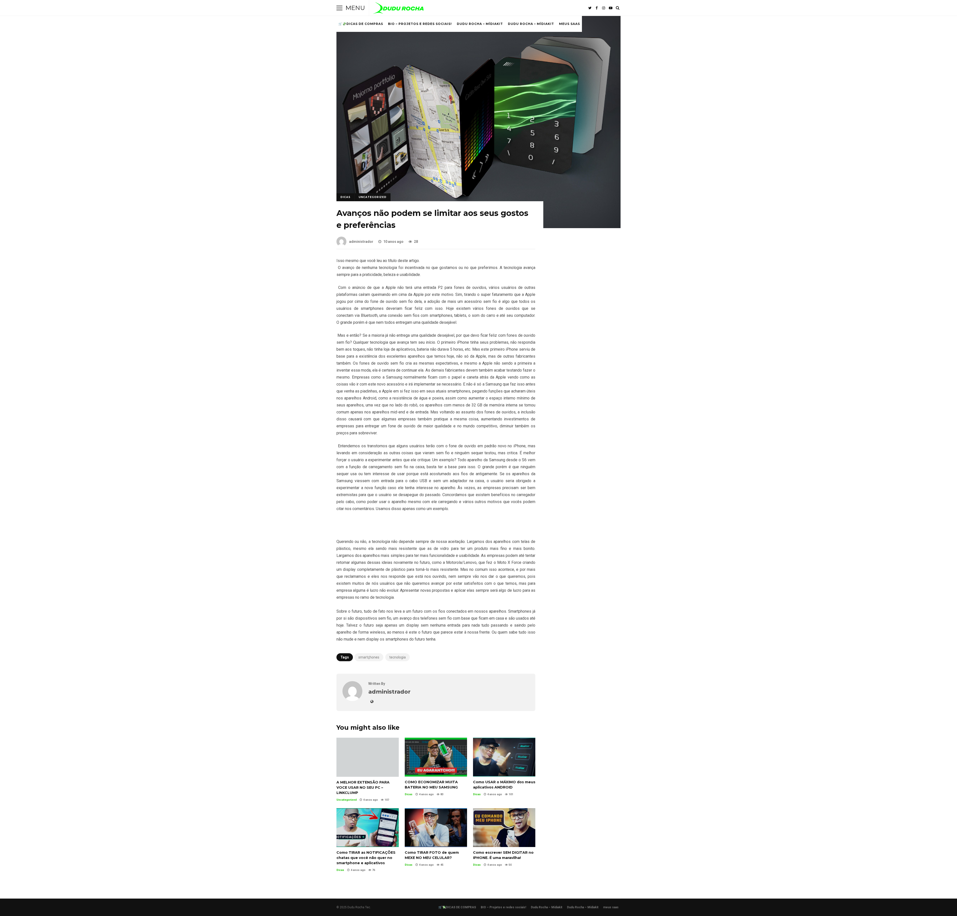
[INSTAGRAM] (604, 8)
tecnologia (397, 657)
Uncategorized (373, 197)
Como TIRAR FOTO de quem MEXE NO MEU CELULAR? (436, 827)
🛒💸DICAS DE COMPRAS (360, 24)
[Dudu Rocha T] (398, 9)
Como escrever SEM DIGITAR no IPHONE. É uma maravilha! (504, 827)
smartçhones (368, 657)
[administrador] (352, 699)
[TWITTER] (590, 8)
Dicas (345, 197)
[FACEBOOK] (597, 8)
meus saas (569, 24)
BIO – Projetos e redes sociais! (420, 24)
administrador (361, 242)
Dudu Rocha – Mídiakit (480, 24)
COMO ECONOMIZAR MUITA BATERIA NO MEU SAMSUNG (436, 757)
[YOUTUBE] (611, 8)
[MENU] (339, 8)
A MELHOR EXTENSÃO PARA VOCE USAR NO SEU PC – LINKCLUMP (367, 757)
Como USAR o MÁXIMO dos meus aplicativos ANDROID (504, 757)
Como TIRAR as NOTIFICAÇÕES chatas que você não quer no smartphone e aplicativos (367, 827)
